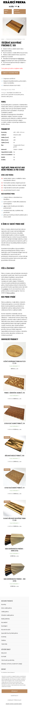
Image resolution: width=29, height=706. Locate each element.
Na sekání (16, 92)
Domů (2, 39)
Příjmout (14, 691)
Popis (3, 101)
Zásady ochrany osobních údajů (14, 703)
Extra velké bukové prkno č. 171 (15, 488)
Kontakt (3, 656)
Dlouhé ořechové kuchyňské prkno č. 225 (14, 519)
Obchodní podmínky (7, 660)
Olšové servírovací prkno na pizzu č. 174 (14, 362)
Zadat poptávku (17, 11)
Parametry (5, 129)
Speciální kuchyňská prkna (16, 94)
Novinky (3, 604)
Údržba (3, 640)
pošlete (5, 289)
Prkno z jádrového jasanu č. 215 (14, 393)
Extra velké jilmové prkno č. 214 (14, 423)
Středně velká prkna (7, 96)
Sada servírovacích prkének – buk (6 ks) (14, 580)
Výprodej (4, 644)
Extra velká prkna (6, 608)
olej (5, 206)
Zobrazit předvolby (14, 700)
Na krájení (10, 92)
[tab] (14, 114)
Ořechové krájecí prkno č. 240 (14, 455)
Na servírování (5, 630)
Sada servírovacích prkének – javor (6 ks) (14, 550)
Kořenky (3, 637)
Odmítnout (14, 695)
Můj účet (6, 11)
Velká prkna (5, 612)
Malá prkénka (5, 619)
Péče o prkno (10, 293)
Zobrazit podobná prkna (10, 73)
